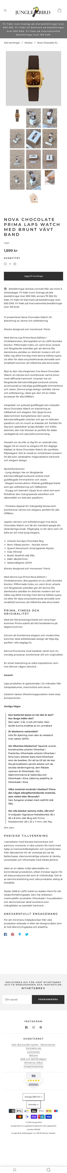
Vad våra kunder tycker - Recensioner (33, 1044)
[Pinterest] (12, 934)
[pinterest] (40, 1027)
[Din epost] (17, 999)
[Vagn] (59, 10)
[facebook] (26, 1027)
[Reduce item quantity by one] (5, 264)
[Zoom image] (33, 79)
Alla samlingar (12, 42)
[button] (11, 79)
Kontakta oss (33, 1048)
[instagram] (33, 1027)
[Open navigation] (7, 10)
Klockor (29, 42)
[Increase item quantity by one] (14, 264)
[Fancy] (19, 934)
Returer (33, 1055)
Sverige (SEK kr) (32, 1097)
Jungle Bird (37, 1122)
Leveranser (33, 1051)
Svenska (32, 1104)
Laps (6, 242)
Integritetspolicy (33, 1066)
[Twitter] (26, 934)
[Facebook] (5, 934)
